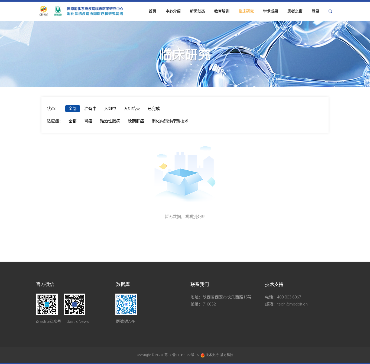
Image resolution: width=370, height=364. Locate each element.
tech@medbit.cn (292, 304)
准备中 (90, 108)
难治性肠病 (110, 121)
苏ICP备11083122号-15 (181, 355)
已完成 (154, 108)
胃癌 (88, 121)
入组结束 (132, 108)
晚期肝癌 (136, 121)
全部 (73, 108)
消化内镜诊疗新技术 (170, 121)
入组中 (110, 108)
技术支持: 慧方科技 (219, 355)
